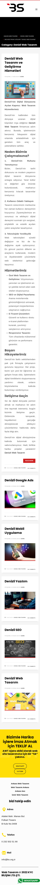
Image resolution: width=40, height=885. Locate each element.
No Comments (31, 468)
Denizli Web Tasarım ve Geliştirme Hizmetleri (14, 64)
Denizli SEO (13, 630)
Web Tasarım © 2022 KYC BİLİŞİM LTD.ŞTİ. (17, 874)
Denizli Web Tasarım (15, 453)
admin (22, 76)
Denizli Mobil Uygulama (14, 531)
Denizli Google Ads (19, 480)
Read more (29, 460)
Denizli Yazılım (16, 581)
